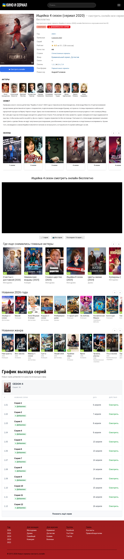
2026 (9, 530)
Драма (29, 533)
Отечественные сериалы (61, 53)
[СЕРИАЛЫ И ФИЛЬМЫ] (14, 5)
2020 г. (54, 34)
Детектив (51, 533)
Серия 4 (18, 431)
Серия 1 (18, 403)
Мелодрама (31, 530)
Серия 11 (18, 495)
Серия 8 (18, 468)
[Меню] (119, 5)
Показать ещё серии (62, 514)
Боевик (49, 536)
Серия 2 (18, 412)
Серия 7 (18, 458)
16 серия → (74, 237)
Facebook (70, 530)
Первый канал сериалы (60, 68)
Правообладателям (94, 533)
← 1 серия (44, 237)
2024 (9, 536)
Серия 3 (18, 421)
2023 (9, 539)
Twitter (69, 536)
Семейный (31, 536)
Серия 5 (18, 440)
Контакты (90, 530)
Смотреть (114, 405)
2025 (9, 533)
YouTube (69, 533)
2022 (9, 542)
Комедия (30, 539)
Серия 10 (18, 486)
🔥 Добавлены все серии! (58, 27)
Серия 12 (18, 504)
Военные (50, 539)
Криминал (51, 530)
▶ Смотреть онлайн (17, 69)
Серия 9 (18, 477)
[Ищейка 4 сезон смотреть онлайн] (17, 64)
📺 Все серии (57, 237)
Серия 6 (18, 449)
